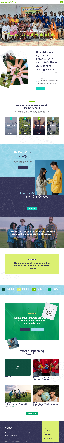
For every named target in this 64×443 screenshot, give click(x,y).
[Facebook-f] (44, 438)
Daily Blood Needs (39, 125)
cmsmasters (7, 441)
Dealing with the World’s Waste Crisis (17, 404)
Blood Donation (11, 125)
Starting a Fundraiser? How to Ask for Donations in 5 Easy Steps (45, 379)
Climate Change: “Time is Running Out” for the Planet (45, 405)
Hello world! (9, 376)
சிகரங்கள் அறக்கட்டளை (9, 2)
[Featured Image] (18, 367)
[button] (61, 2)
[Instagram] (47, 438)
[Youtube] (49, 438)
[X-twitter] (51, 438)
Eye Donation (25, 125)
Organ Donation (53, 125)
